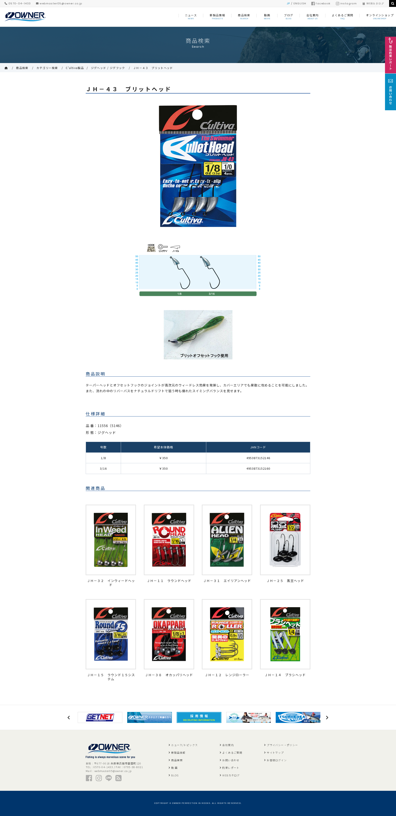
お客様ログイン (277, 760)
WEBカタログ (375, 3)
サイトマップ (275, 752)
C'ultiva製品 (75, 68)
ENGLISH (300, 3)
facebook (323, 3)
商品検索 (22, 68)
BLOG (175, 775)
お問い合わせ (230, 760)
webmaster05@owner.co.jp (60, 3)
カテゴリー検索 (47, 68)
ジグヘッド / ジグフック (108, 68)
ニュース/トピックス (184, 745)
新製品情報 (178, 752)
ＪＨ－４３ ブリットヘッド (153, 68)
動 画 (174, 767)
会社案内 (228, 745)
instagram (348, 3)
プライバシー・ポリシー (282, 745)
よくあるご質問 (232, 752)
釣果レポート (230, 767)
